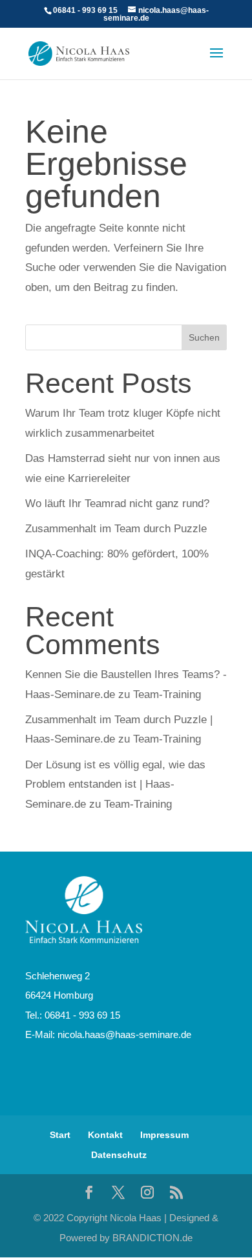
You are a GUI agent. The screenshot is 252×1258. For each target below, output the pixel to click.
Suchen (204, 337)
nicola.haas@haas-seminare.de (124, 1034)
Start (60, 1135)
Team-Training (167, 694)
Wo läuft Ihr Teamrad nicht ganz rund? (117, 503)
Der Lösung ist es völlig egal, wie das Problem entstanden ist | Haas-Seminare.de (115, 784)
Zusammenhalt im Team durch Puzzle (116, 529)
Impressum (164, 1135)
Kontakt (105, 1135)
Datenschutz (119, 1155)
